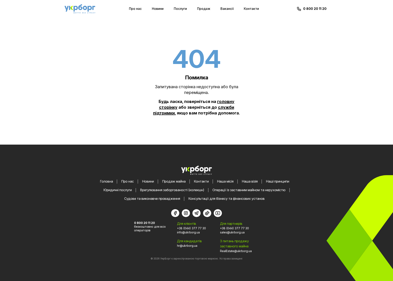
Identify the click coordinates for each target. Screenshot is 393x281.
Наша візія (250, 181)
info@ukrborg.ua (188, 232)
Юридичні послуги (117, 190)
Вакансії (227, 9)
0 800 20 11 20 (314, 9)
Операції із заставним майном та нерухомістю (249, 190)
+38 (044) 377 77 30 (191, 228)
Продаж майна (174, 181)
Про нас (135, 9)
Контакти (251, 9)
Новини (158, 9)
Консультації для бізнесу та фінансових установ (226, 198)
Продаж (203, 9)
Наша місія (225, 181)
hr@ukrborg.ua (187, 245)
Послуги (180, 9)
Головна (106, 181)
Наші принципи (277, 181)
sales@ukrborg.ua (232, 232)
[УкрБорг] (79, 8)
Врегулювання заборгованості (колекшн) (172, 190)
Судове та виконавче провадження (152, 198)
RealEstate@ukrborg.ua (236, 251)
